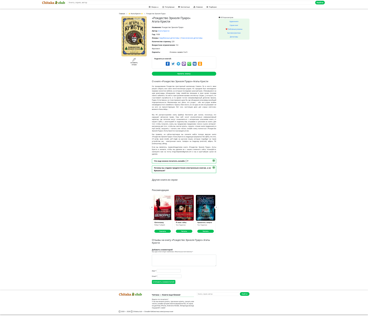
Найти (320, 2)
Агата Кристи (163, 31)
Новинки (199, 7)
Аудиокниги (234, 21)
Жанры (154, 7)
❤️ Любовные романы (234, 29)
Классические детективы (191, 38)
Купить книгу (184, 73)
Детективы (234, 37)
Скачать (205, 231)
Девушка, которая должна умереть (204, 223)
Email (154, 276)
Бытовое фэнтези (234, 33)
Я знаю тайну (159, 222)
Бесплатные (185, 7)
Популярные (169, 7)
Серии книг (234, 25)
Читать (163, 231)
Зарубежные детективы (169, 38)
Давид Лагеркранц (203, 226)
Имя (154, 271)
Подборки (213, 7)
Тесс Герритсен (159, 225)
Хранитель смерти (183, 222)
